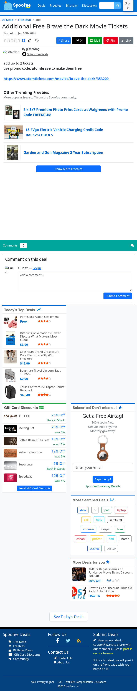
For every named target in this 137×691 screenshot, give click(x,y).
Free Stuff (24, 20)
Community (20, 659)
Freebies (55, 5)
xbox (83, 510)
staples (94, 548)
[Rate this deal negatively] (37, 41)
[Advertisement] (68, 213)
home (125, 539)
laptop (121, 510)
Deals (41, 5)
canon (80, 539)
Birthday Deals (22, 650)
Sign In (128, 5)
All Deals (8, 20)
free (120, 529)
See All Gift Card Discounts (34, 488)
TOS (59, 682)
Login (37, 268)
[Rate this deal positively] (30, 41)
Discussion (89, 5)
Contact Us (65, 658)
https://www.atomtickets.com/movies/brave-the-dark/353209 (56, 78)
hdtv (99, 520)
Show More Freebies (68, 169)
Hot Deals (20, 642)
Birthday (71, 5)
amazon (88, 529)
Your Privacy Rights (42, 682)
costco (111, 548)
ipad (107, 510)
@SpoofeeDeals (37, 54)
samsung (116, 520)
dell (86, 520)
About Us (63, 662)
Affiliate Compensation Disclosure (86, 682)
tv (95, 510)
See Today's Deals (68, 616)
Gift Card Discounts (21, 407)
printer (97, 539)
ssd (111, 539)
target (105, 529)
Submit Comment (118, 296)
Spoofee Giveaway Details (102, 486)
